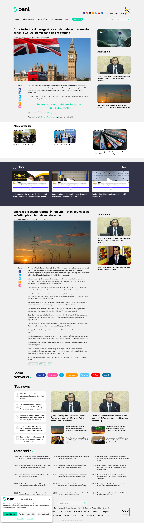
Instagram (52, 375)
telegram (96, 13)
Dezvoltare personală (82, 512)
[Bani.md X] (90, 13)
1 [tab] (70, 202)
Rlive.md (106, 508)
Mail (19, 106)
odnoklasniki (93, 13)
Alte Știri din (103, 51)
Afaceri (95, 512)
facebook (84, 13)
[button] (50, 499)
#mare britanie (33, 113)
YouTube (96, 375)
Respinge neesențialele (27, 514)
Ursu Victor (47, 220)
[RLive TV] (18, 167)
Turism (66, 515)
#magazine (51, 113)
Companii (105, 512)
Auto (74, 515)
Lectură (100, 515)
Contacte (109, 13)
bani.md (46, 37)
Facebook (20, 89)
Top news (22, 387)
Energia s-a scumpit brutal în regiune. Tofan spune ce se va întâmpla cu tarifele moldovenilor (51, 213)
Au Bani (81, 508)
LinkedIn (20, 92)
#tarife (50, 364)
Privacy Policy (30, 519)
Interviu (67, 19)
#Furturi (43, 113)
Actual (17, 19)
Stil (107, 515)
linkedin (102, 13)
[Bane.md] (42, 9)
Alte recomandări (23, 125)
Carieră (68, 512)
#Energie (43, 364)
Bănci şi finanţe (28, 19)
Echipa (117, 13)
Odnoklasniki (20, 103)
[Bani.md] (125, 512)
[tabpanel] (31, 185)
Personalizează (43, 514)
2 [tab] (71, 202)
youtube (99, 13)
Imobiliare (90, 515)
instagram (87, 13)
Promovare (57, 515)
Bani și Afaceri (43, 19)
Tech (81, 515)
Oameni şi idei (56, 19)
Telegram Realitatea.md (48, 117)
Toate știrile (77, 19)
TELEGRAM (60, 108)
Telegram (20, 99)
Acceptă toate (10, 514)
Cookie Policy (20, 519)
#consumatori (33, 364)
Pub (122, 13)
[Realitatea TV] (128, 11)
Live (127, 14)
